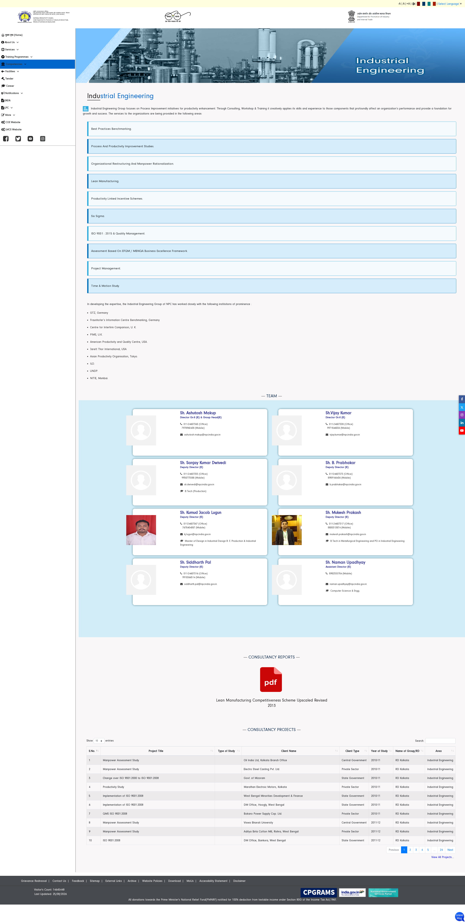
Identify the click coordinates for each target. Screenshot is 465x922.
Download (174, 881)
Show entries (100, 740)
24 (441, 849)
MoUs (190, 881)
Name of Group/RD (407, 751)
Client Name (288, 751)
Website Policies (152, 881)
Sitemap (95, 881)
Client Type (352, 751)
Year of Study (379, 751)
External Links (114, 881)
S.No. (92, 751)
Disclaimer (239, 881)
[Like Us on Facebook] (462, 399)
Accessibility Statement (213, 881)
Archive (132, 881)
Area (439, 751)
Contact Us (59, 881)
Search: (419, 740)
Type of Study (226, 751)
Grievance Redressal (34, 881)
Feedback (78, 881)
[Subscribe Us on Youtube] (462, 430)
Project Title (156, 751)
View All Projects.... (442, 857)
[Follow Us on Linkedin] (462, 423)
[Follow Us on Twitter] (462, 407)
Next (450, 849)
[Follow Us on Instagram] (462, 415)
